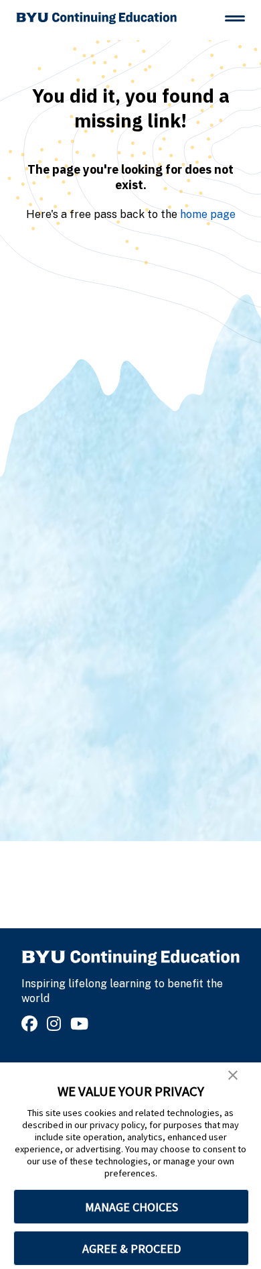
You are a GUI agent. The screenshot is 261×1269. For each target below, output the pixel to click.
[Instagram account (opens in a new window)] (56, 1023)
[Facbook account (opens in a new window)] (31, 1023)
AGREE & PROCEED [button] (131, 1248)
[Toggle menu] (235, 18)
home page (208, 214)
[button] (233, 1075)
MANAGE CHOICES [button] (131, 1207)
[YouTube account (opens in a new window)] (81, 1023)
